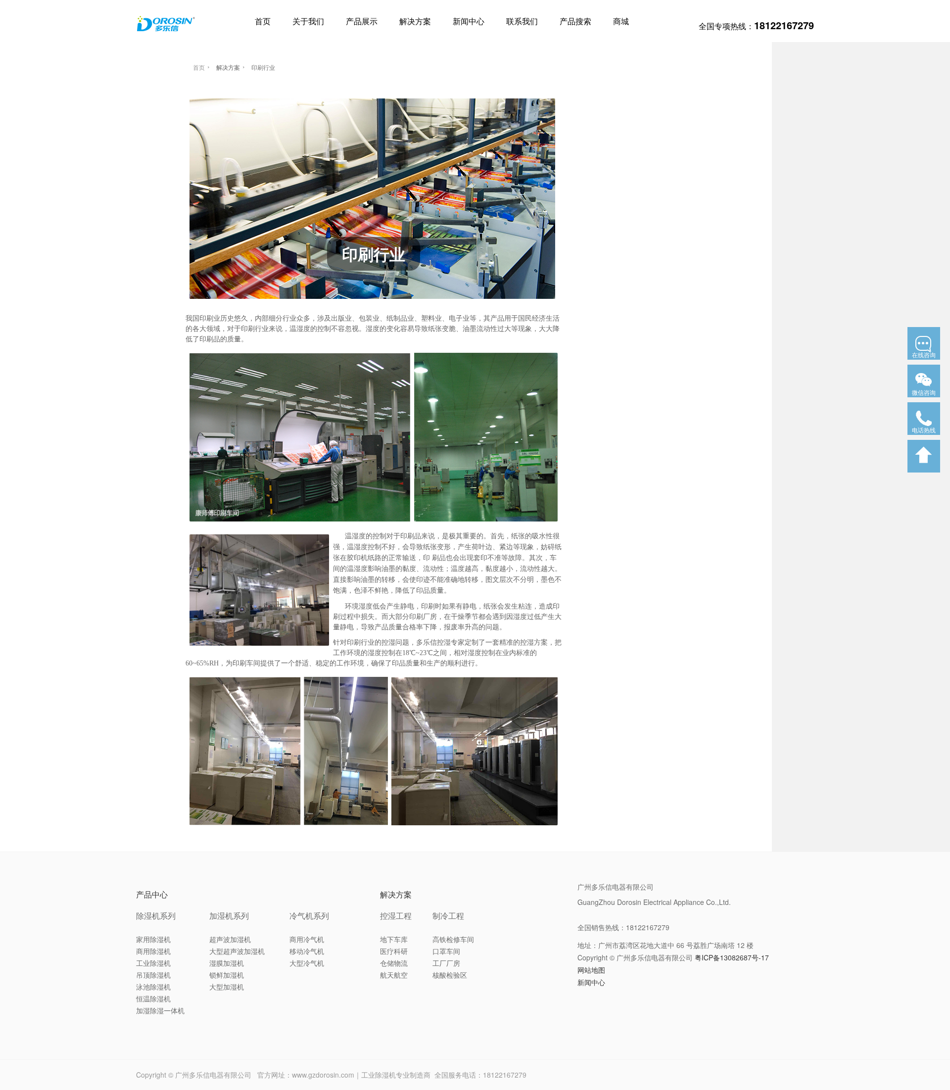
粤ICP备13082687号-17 (732, 957)
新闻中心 (468, 21)
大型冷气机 (306, 963)
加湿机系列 (229, 915)
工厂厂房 (446, 963)
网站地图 (591, 970)
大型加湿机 (226, 987)
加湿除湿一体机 (160, 1010)
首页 (263, 21)
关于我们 (308, 21)
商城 (621, 21)
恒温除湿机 (153, 998)
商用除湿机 (153, 951)
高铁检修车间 (453, 939)
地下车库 (394, 939)
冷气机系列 (309, 915)
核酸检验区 (449, 975)
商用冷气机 (306, 939)
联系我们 (522, 21)
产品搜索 (575, 21)
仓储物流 (394, 963)
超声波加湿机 (230, 939)
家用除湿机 (153, 939)
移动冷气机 (306, 951)
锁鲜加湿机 (226, 975)
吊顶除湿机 (153, 975)
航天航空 (394, 975)
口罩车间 (446, 951)
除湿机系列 (156, 915)
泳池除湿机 (153, 987)
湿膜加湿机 (226, 963)
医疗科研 (394, 951)
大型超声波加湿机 (237, 951)
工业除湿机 (153, 963)
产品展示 (362, 21)
